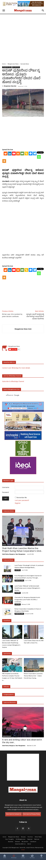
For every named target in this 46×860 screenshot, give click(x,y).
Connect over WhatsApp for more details (16, 368)
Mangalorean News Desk (10, 86)
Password (5, 492)
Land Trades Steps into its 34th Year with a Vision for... (34, 642)
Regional (29, 839)
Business (10, 842)
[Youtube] (14, 153)
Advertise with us (9, 362)
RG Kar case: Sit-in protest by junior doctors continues (12, 315)
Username (5, 487)
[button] (3, 10)
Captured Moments (9, 702)
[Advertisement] (23, 37)
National (36, 839)
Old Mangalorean (20, 839)
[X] (29, 829)
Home (4, 64)
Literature (33, 842)
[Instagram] (23, 829)
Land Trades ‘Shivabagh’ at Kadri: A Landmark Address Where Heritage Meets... (29, 566)
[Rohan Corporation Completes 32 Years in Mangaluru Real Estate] (7, 612)
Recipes (23, 837)
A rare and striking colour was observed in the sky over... (22, 741)
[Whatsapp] (39, 157)
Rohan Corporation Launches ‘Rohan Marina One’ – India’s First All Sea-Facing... (33, 676)
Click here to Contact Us (13, 814)
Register (18, 503)
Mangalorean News (13, 64)
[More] (4, 161)
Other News (38, 837)
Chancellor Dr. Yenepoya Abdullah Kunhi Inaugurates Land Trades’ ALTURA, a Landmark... (27, 599)
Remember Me (22, 497)
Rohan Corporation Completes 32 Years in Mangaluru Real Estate (28, 610)
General (17, 842)
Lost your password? (22, 500)
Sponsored (7, 654)
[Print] (18, 153)
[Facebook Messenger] (30, 153)
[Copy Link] (26, 153)
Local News (17, 570)
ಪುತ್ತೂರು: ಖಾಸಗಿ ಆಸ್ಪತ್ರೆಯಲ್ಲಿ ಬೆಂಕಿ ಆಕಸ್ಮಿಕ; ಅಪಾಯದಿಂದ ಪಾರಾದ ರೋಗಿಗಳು (35, 316)
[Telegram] (35, 153)
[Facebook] (17, 829)
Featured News (8, 560)
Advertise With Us (20, 844)
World (29, 844)
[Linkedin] (10, 153)
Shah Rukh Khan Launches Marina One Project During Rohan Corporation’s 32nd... (22, 550)
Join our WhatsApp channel (12, 376)
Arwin (23, 850)
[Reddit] (5, 153)
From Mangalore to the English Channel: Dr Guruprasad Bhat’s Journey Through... (28, 577)
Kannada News (25, 64)
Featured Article (8, 511)
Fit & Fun (30, 837)
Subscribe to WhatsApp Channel (13, 381)
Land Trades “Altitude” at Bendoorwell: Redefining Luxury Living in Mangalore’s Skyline (27, 588)
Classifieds (17, 593)
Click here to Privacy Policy (31, 814)
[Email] (22, 153)
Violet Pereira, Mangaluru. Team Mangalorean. (13, 554)
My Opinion (25, 842)
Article (4, 545)
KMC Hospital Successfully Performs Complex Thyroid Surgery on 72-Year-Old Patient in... (12, 677)
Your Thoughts (9, 839)
